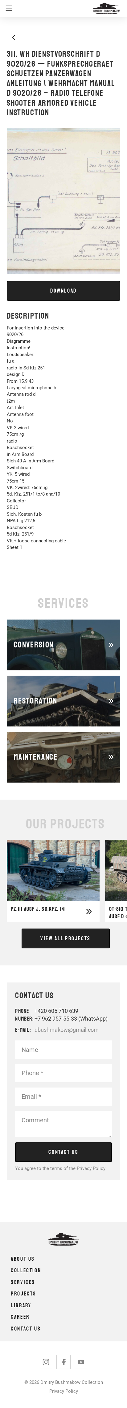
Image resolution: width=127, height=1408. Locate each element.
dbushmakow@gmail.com (67, 1030)
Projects (23, 1293)
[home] (105, 8)
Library (21, 1305)
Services (23, 1282)
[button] (46, 8)
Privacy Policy (91, 1168)
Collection (26, 1270)
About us (23, 1259)
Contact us (26, 1328)
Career (20, 1316)
